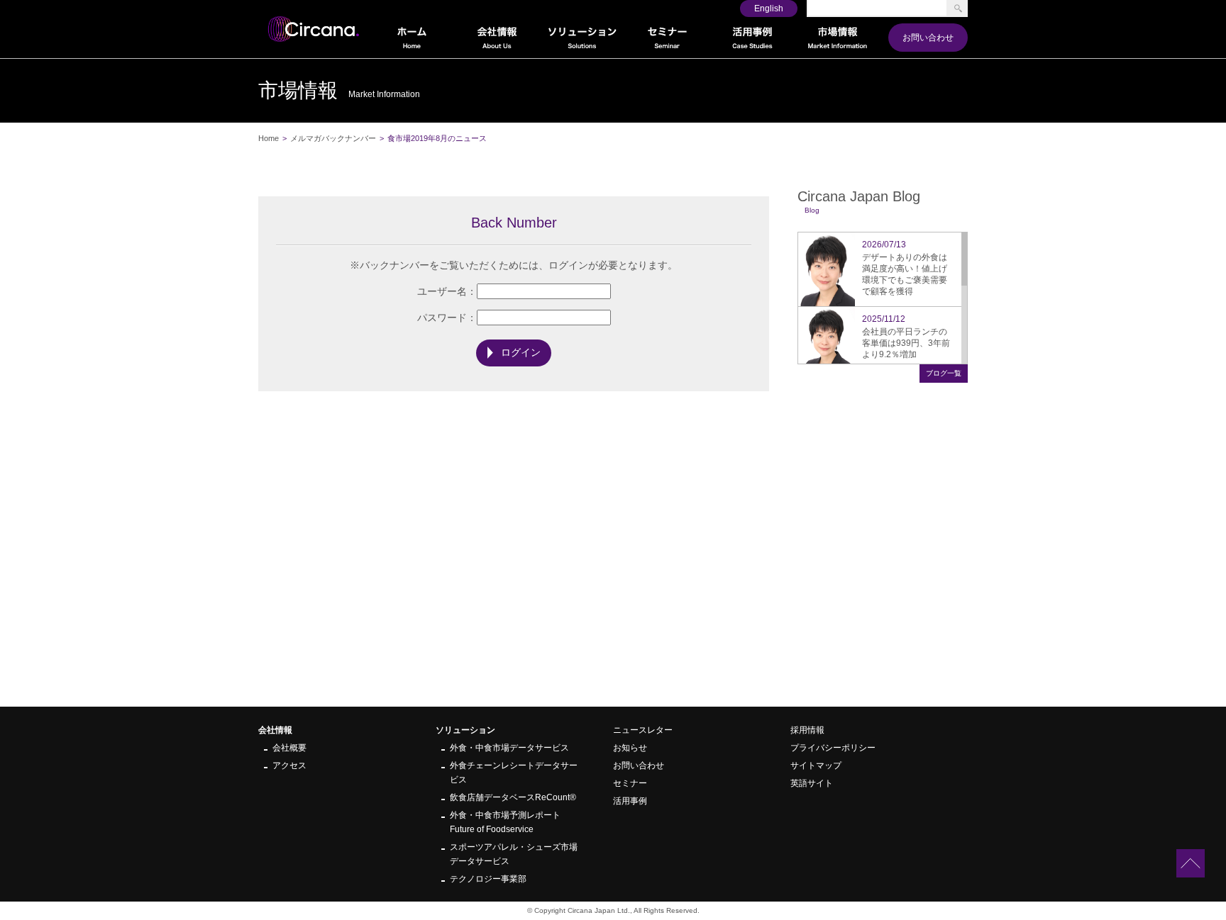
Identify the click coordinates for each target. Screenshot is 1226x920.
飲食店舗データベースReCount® (513, 797)
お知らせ (630, 748)
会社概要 (289, 748)
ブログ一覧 (943, 373)
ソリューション (465, 730)
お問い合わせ (928, 38)
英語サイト (811, 783)
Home (268, 138)
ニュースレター (643, 730)
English (768, 8)
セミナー (630, 783)
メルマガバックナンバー (333, 138)
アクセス (289, 765)
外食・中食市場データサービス (509, 748)
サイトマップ (815, 765)
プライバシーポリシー (833, 748)
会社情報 (275, 730)
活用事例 (630, 801)
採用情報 (807, 730)
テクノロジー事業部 (488, 879)
